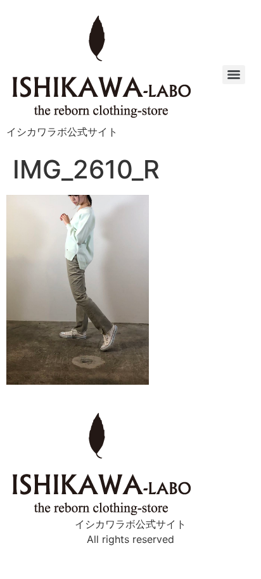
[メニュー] (233, 74)
